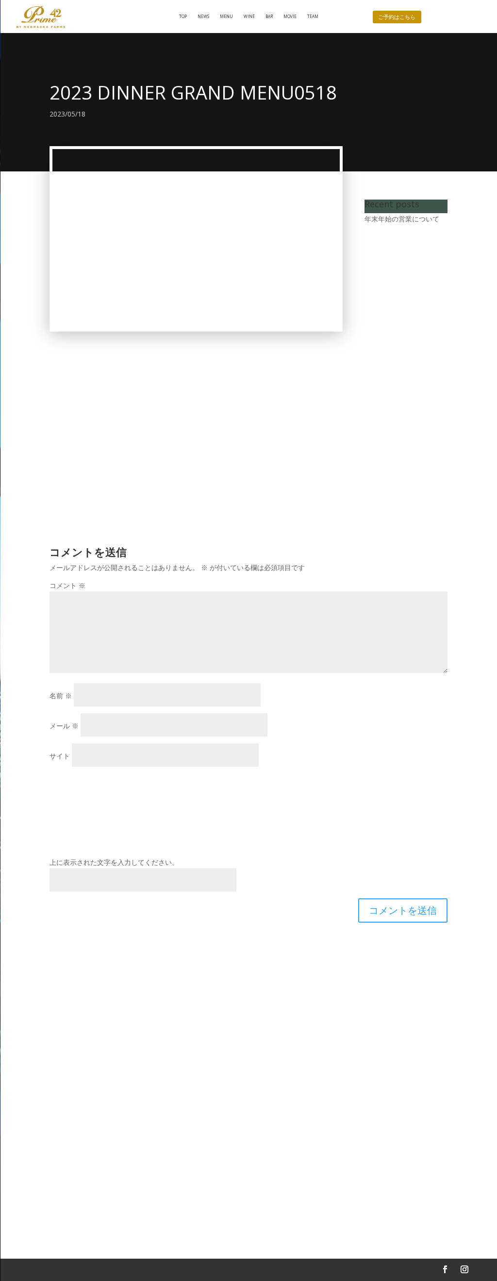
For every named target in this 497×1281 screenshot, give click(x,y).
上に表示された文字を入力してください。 (114, 862)
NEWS (203, 16)
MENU (226, 16)
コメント (67, 585)
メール (64, 725)
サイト (60, 755)
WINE (249, 16)
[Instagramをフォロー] (464, 1269)
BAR (269, 16)
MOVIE (290, 16)
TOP (183, 16)
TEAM (312, 16)
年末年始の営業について (401, 218)
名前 (61, 695)
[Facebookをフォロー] (445, 1269)
